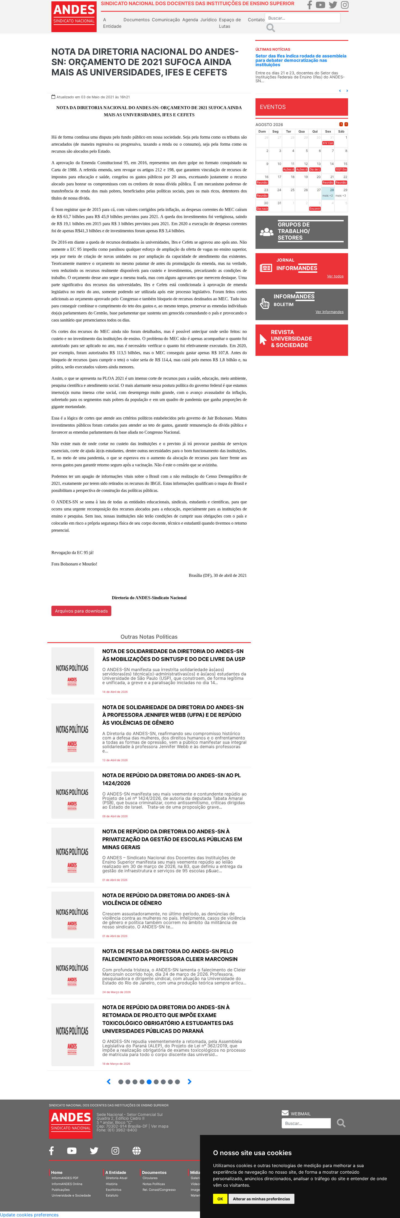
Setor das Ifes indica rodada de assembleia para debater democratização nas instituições (301, 60)
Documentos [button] (137, 19)
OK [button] (220, 1198)
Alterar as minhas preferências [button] (261, 1198)
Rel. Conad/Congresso (159, 1190)
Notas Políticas (154, 1184)
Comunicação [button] (166, 19)
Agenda (190, 19)
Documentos (154, 1172)
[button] (340, 91)
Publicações (61, 1190)
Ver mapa (159, 1126)
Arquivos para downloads (81, 611)
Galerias (197, 1178)
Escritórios (113, 1190)
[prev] (341, 124)
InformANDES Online (67, 1184)
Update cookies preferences (29, 1214)
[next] (346, 124)
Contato (256, 19)
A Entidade (115, 1172)
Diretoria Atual (116, 1178)
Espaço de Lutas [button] (230, 23)
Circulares (150, 1178)
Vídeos (196, 1184)
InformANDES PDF (65, 1178)
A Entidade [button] (112, 23)
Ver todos (335, 276)
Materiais (198, 1195)
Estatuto (112, 1195)
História (112, 1184)
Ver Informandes (330, 312)
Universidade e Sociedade (71, 1195)
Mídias (196, 1172)
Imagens (197, 1190)
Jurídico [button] (208, 19)
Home (57, 1172)
